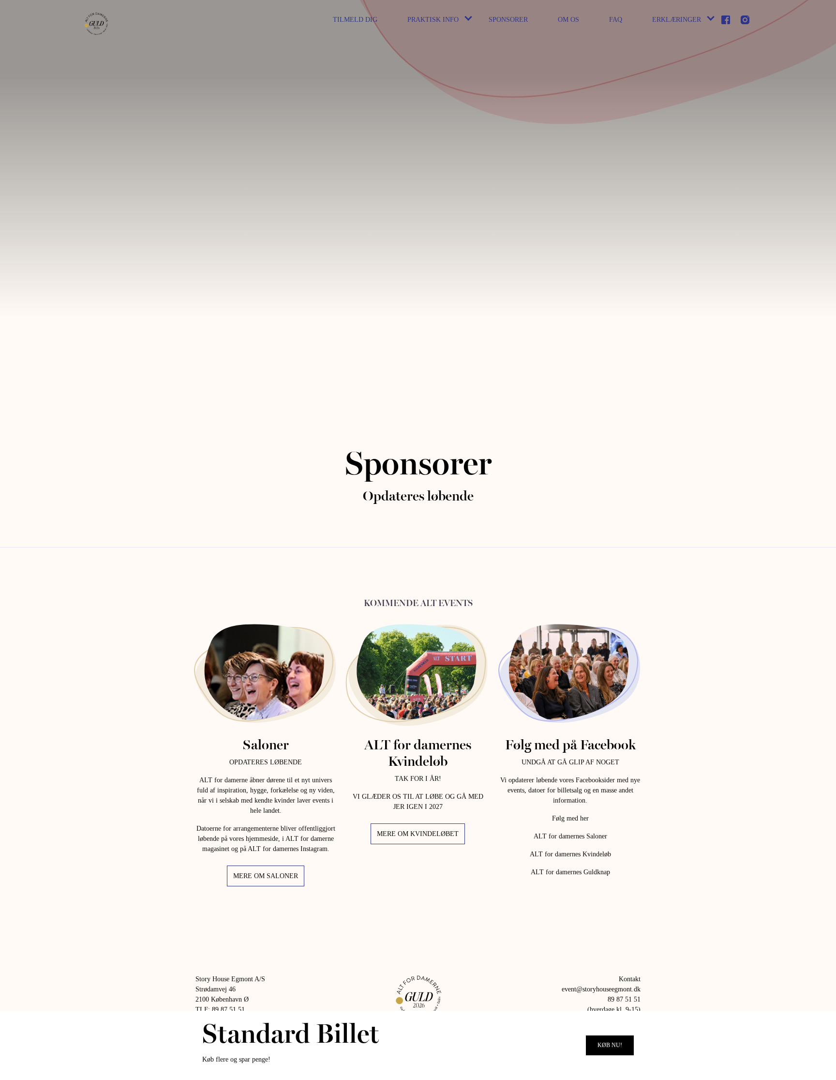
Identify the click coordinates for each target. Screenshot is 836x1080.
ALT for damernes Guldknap (570, 872)
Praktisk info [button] (433, 19)
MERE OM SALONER (265, 876)
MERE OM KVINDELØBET (418, 833)
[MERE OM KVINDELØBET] (418, 673)
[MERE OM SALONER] (265, 673)
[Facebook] (725, 19)
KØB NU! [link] (609, 1045)
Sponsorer (508, 19)
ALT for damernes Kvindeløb (570, 854)
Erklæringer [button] (676, 19)
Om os (568, 19)
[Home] (96, 23)
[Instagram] (745, 19)
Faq (615, 19)
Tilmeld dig (355, 19)
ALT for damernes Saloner (570, 836)
